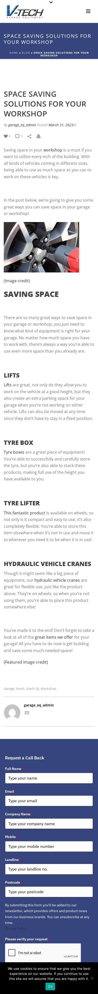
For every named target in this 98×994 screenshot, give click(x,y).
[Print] (40, 136)
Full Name (14, 768)
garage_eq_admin (22, 124)
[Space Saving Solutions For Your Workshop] (49, 71)
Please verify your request (27, 939)
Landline (13, 859)
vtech (20, 688)
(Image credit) (17, 281)
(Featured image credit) (26, 662)
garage (9, 688)
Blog (26, 52)
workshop (48, 688)
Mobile (11, 836)
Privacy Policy (16, 928)
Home (13, 52)
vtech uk (32, 688)
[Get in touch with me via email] (27, 713)
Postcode (13, 882)
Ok (50, 986)
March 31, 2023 (60, 124)
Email (10, 791)
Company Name (18, 814)
